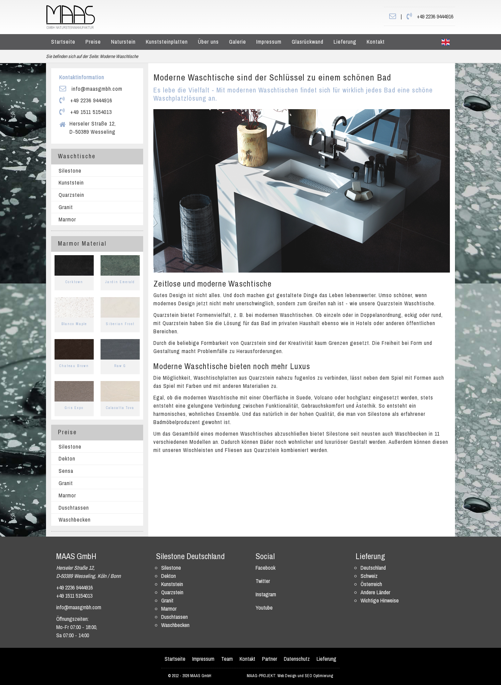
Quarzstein (71, 195)
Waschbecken (75, 519)
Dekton (67, 458)
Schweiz (369, 576)
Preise (93, 41)
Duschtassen (74, 507)
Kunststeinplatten (167, 41)
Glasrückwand (307, 41)
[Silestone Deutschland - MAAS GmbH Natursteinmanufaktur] (70, 16)
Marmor (67, 219)
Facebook (265, 567)
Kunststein (71, 182)
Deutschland (373, 567)
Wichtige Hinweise (380, 600)
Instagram (266, 594)
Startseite (63, 41)
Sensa (66, 471)
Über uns (208, 41)
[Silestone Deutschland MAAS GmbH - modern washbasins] (445, 42)
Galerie (237, 41)
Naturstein (123, 41)
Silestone (70, 170)
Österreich (371, 584)
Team (227, 658)
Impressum (269, 41)
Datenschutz (297, 658)
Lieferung (345, 41)
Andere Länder (375, 592)
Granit (66, 207)
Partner (269, 658)
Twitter (263, 581)
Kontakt (376, 41)
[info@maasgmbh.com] (392, 16)
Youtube (264, 607)
